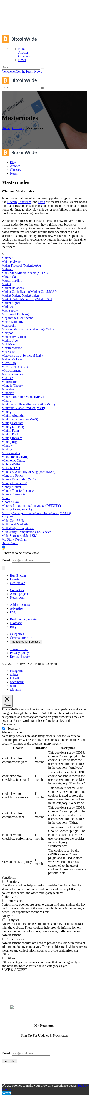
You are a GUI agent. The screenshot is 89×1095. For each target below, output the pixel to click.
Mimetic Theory (12, 385)
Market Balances (13, 288)
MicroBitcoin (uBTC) (16, 366)
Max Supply (10, 310)
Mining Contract (12, 423)
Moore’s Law (10, 502)
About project (19, 594)
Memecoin (9, 325)
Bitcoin (12, 202)
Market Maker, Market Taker (20, 295)
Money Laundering (14, 483)
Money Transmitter (14, 494)
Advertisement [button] (11, 935)
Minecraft (8, 393)
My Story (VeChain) (15, 539)
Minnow (7, 445)
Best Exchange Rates (24, 619)
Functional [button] (9, 877)
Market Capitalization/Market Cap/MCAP (29, 291)
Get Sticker (17, 583)
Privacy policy (19, 653)
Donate (14, 579)
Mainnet (7, 258)
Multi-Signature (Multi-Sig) (19, 535)
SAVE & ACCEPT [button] (14, 969)
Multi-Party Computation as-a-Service (26, 532)
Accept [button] (6, 1093)
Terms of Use (19, 649)
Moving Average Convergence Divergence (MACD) (36, 513)
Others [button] (6, 954)
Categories (17, 634)
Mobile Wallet (11, 464)
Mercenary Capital (14, 336)
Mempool (8, 333)
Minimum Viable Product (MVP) (23, 408)
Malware (7, 269)
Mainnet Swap (11, 261)
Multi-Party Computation (18, 528)
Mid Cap (7, 378)
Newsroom (17, 597)
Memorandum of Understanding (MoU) (28, 329)
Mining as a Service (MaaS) (20, 419)
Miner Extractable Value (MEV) (23, 397)
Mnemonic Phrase (13, 460)
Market (6, 284)
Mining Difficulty (13, 427)
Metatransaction (12, 348)
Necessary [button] (8, 724)
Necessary (13, 728)
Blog (13, 627)
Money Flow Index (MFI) (19, 479)
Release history (20, 656)
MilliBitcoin (9, 381)
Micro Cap (9, 363)
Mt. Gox (7, 517)
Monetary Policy (12, 475)
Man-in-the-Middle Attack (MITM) (25, 273)
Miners (6, 400)
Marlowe (7, 306)
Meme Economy (12, 321)
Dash (41, 202)
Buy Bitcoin (18, 575)
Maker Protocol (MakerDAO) (21, 265)
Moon (6, 498)
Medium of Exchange (16, 314)
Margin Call (9, 276)
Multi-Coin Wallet (13, 520)
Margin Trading (12, 280)
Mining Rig (9, 442)
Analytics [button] (8, 916)
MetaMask (9, 344)
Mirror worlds (11, 453)
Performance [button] (10, 896)
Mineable (8, 389)
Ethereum (24, 202)
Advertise (16, 608)
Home (6, 128)
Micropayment (11, 370)
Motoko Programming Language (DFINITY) (31, 505)
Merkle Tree (10, 340)
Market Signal (11, 303)
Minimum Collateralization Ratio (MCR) (28, 404)
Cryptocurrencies (21, 637)
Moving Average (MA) (17, 509)
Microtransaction (13, 374)
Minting (7, 449)
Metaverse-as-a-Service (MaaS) (22, 355)
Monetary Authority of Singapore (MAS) (28, 472)
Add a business (20, 604)
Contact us (17, 590)
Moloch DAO (11, 468)
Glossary (18, 128)
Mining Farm (10, 430)
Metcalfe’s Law (12, 359)
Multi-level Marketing (16, 524)
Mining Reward (12, 438)
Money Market (11, 487)
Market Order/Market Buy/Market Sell (27, 299)
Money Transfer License (18, 490)
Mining (6, 412)
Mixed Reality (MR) (15, 457)
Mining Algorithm (13, 415)
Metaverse (8, 351)
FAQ (13, 612)
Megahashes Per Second (18, 318)
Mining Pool (10, 434)
